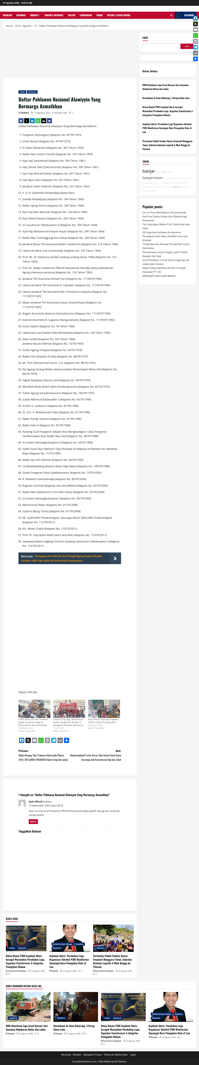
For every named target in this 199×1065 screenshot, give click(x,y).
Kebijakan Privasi (92, 1054)
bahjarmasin (186, 178)
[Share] (195, 59)
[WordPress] (195, 53)
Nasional (21, 15)
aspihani (177, 186)
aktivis (165, 172)
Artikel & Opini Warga (118, 15)
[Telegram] (195, 47)
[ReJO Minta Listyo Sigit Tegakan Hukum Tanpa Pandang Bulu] (104, 709)
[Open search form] (171, 15)
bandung (145, 183)
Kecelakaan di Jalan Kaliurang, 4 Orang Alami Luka (165, 98)
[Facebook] (195, 18)
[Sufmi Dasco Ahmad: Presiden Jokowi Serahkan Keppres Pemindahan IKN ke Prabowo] (34, 709)
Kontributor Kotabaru (17, 971)
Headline (7, 15)
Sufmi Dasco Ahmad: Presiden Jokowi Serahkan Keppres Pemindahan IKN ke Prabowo (33, 722)
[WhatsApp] (195, 35)
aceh (185, 183)
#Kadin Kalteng (177, 183)
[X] (195, 24)
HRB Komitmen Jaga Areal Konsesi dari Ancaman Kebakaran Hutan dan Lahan (27, 1027)
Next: (95, 755)
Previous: (43, 755)
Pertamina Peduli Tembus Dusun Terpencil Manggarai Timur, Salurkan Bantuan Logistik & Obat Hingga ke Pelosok (112, 961)
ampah (170, 172)
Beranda (66, 1054)
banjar (148, 171)
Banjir (154, 191)
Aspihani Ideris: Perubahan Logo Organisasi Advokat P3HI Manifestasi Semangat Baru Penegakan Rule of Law (69, 961)
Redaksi (25, 112)
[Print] (195, 41)
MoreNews (105, 1061)
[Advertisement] (70, 54)
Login (133, 1054)
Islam (22, 92)
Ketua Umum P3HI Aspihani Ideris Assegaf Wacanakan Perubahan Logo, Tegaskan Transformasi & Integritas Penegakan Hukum (25, 961)
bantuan (160, 187)
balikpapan (168, 187)
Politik (71, 15)
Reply (33, 821)
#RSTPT (158, 172)
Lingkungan (86, 15)
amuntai (166, 178)
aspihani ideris (175, 178)
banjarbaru (146, 191)
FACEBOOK (189, 15)
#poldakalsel (147, 187)
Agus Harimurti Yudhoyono (160, 183)
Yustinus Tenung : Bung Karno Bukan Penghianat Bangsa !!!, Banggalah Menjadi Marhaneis (68, 722)
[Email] (195, 30)
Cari (145, 38)
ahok (154, 187)
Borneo (34, 15)
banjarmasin (152, 177)
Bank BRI (185, 187)
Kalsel (12, 948)
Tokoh (99, 15)
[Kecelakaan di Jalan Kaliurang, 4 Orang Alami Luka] (75, 1007)
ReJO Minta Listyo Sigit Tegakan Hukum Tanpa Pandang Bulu (103, 721)
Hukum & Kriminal (54, 15)
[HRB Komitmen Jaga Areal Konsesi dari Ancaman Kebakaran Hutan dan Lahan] (28, 1007)
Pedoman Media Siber (116, 1054)
